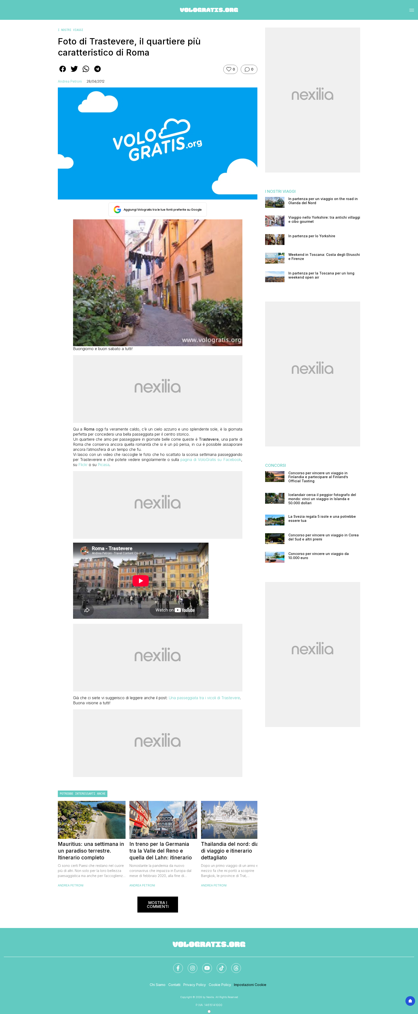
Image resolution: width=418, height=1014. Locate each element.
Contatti (174, 985)
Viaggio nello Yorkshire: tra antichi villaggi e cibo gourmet (324, 219)
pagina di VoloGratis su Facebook (210, 459)
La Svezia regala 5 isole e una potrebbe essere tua (322, 519)
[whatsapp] (86, 72)
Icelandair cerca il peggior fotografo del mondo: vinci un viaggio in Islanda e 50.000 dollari (322, 499)
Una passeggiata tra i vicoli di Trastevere (204, 697)
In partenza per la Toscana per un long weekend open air (321, 275)
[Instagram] (190, 965)
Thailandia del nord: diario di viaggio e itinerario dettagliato (233, 851)
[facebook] (62, 72)
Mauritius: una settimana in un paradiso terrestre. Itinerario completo (91, 851)
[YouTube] (204, 965)
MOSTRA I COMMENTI (158, 904)
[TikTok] (219, 965)
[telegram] (97, 72)
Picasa (103, 464)
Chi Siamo (157, 985)
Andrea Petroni (70, 81)
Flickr (82, 464)
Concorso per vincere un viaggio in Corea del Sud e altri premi (323, 537)
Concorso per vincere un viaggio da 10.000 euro (318, 556)
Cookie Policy (220, 985)
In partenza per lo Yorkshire (311, 236)
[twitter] (74, 72)
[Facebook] (175, 965)
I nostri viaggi (70, 30)
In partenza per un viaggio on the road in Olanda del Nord (323, 201)
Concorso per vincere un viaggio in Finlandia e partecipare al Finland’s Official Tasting (318, 477)
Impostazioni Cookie (250, 985)
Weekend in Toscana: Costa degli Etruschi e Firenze (324, 257)
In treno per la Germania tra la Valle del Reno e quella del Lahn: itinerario (160, 851)
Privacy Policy (194, 985)
